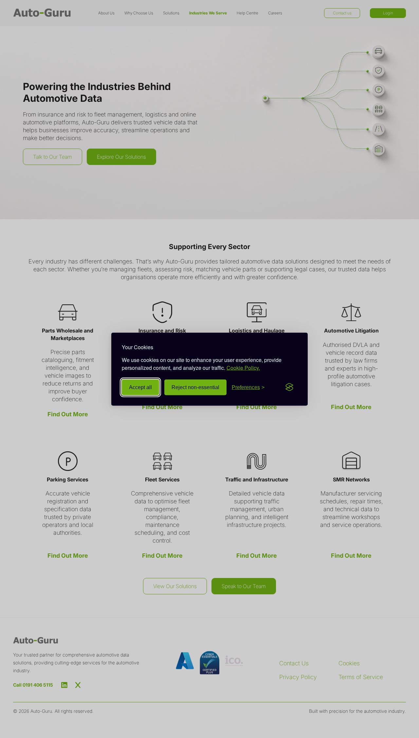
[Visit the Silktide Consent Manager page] (289, 387)
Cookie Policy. (243, 367)
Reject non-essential (195, 387)
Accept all (140, 387)
